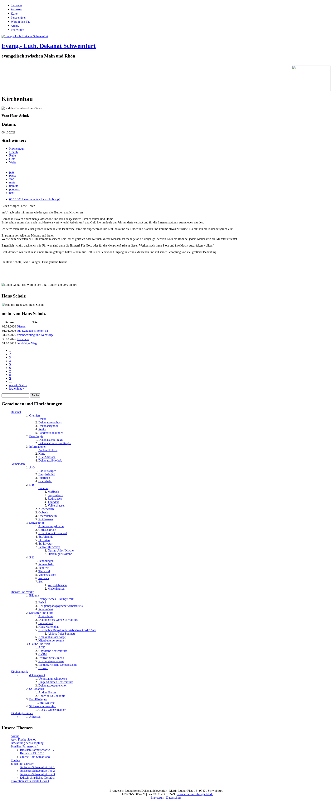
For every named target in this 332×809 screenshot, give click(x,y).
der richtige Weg (27, 343)
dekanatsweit (37, 675)
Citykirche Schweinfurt (52, 650)
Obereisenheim (47, 515)
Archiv (15, 25)
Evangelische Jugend (51, 657)
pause (12, 175)
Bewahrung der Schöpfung (27, 743)
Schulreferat (45, 609)
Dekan (42, 419)
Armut (15, 736)
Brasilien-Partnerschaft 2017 (37, 750)
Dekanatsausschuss (50, 422)
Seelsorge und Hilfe (41, 612)
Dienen (21, 326)
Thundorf (53, 502)
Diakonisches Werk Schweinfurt (58, 619)
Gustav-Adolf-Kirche (61, 550)
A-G (32, 467)
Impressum (17, 29)
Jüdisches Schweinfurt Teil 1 (37, 767)
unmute (13, 185)
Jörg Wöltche (46, 702)
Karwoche (23, 339)
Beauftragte (36, 436)
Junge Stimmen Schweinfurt (55, 682)
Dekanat (16, 412)
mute (12, 182)
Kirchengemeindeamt (51, 661)
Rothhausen (55, 498)
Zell (40, 581)
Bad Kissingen (47, 470)
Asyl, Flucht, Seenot (23, 739)
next (11, 192)
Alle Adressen (47, 457)
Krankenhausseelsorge (52, 637)
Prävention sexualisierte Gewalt (30, 781)
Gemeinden (18, 464)
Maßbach (53, 491)
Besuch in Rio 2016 (32, 753)
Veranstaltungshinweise (52, 678)
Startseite (16, 5)
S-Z (31, 557)
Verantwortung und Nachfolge (35, 335)
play (11, 172)
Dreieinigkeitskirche (60, 554)
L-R (31, 484)
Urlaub (13, 152)
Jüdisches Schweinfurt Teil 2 (37, 770)
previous (14, 189)
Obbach (43, 512)
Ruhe (12, 155)
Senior (42, 429)
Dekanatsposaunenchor (52, 685)
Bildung (34, 595)
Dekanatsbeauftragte (50, 439)
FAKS (42, 602)
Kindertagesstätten (22, 713)
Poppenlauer (55, 495)
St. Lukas (44, 540)
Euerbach (44, 477)
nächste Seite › (18, 385)
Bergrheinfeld (46, 474)
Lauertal (43, 488)
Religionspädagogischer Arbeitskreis (60, 605)
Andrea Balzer (47, 692)
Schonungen (46, 560)
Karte (14, 13)
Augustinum (45, 616)
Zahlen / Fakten (47, 450)
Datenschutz (173, 797)
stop (11, 179)
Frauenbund (45, 623)
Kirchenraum (17, 148)
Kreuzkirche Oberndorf (52, 533)
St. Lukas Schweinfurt (42, 706)
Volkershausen (56, 505)
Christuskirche (47, 529)
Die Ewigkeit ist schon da (32, 330)
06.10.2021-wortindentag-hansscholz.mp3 (34, 199)
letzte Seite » (17, 388)
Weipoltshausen (57, 585)
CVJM (42, 654)
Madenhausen (56, 588)
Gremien (34, 415)
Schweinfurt (36, 522)
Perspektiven (18, 17)
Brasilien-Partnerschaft (24, 746)
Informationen (37, 446)
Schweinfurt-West (49, 547)
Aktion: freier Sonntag (61, 633)
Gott (12, 159)
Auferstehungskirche (51, 526)
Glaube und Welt (39, 644)
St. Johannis (45, 536)
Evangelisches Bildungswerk (56, 599)
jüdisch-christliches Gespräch (37, 777)
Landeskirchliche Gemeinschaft (57, 664)
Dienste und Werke (22, 592)
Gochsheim (45, 481)
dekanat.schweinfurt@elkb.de (195, 794)
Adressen (16, 9)
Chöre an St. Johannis (51, 695)
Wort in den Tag (20, 21)
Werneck (43, 578)
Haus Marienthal (48, 626)
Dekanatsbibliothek (50, 460)
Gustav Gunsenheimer (52, 709)
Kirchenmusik (19, 671)
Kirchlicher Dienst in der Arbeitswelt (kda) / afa (67, 630)
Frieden (15, 760)
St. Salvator (45, 543)
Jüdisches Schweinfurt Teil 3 (37, 774)
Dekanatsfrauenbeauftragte (54, 443)
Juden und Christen (22, 763)
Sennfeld (43, 567)
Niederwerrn (46, 509)
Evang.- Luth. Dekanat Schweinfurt (49, 45)
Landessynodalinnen (50, 432)
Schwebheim (46, 564)
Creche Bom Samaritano (35, 756)
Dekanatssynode (48, 425)
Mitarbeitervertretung (51, 640)
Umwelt (43, 668)
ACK (41, 647)
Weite (12, 162)
